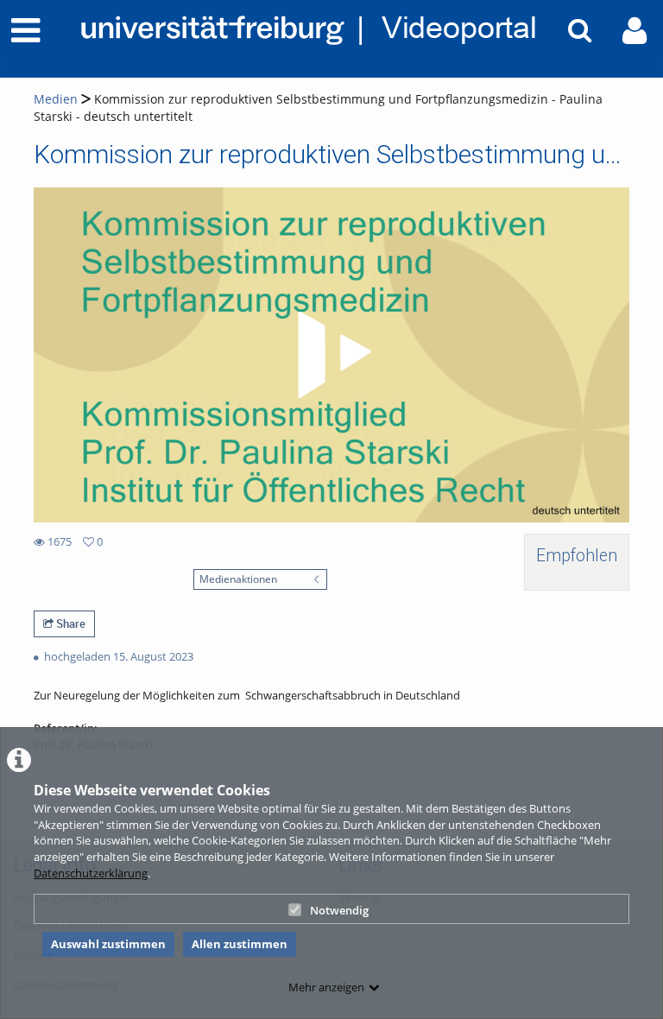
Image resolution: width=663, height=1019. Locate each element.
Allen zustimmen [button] (239, 944)
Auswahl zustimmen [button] (108, 944)
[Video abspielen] (331, 355)
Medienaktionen (238, 578)
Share (69, 623)
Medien (56, 99)
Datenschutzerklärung (91, 873)
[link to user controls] (634, 30)
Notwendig (339, 910)
